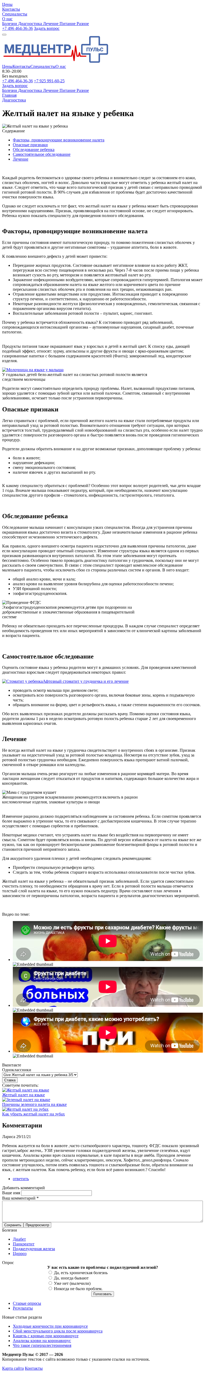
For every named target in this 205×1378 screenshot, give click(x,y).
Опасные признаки (30, 144)
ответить (21, 1178)
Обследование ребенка (33, 149)
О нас (61, 66)
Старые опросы (27, 1303)
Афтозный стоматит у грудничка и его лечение (86, 681)
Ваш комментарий (20, 1198)
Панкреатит (23, 1244)
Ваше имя (11, 1193)
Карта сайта (13, 1368)
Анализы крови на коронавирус (42, 1340)
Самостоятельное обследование (41, 154)
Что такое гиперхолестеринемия (42, 1345)
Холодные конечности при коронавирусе (50, 1326)
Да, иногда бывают (71, 1278)
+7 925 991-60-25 (49, 81)
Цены (7, 66)
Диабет (19, 1239)
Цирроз (19, 1253)
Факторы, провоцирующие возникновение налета (58, 140)
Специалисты (43, 66)
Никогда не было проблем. (78, 1288)
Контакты (21, 66)
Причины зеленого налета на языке (34, 1104)
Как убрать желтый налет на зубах (33, 1114)
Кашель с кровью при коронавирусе (45, 1336)
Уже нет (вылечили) (72, 1283)
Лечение (20, 159)
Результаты (23, 1308)
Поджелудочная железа (34, 1248)
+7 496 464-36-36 (17, 28)
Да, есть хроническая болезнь (81, 1272)
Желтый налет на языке (23, 1095)
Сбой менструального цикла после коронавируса (57, 1331)
